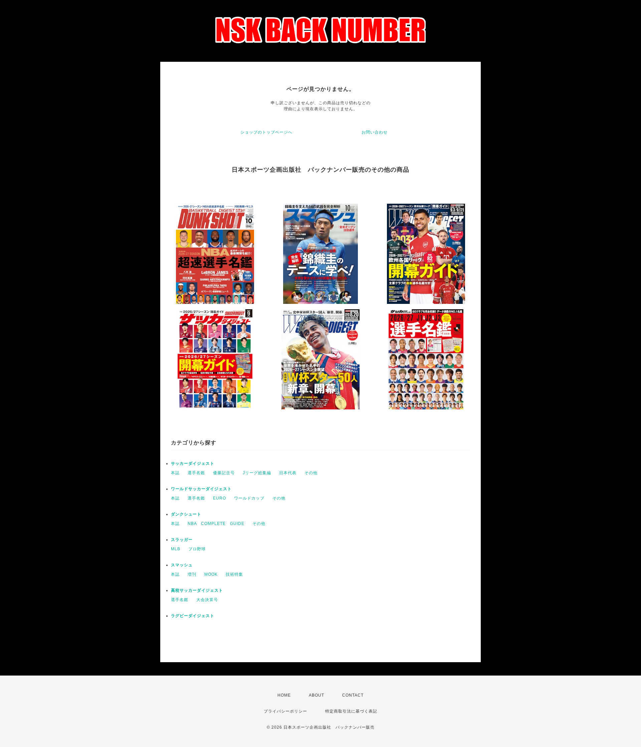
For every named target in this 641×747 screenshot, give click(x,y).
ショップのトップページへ (266, 132)
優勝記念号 (224, 473)
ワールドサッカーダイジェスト (201, 489)
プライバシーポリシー (285, 711)
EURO (219, 498)
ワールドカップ (249, 498)
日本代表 (287, 473)
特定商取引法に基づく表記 (351, 711)
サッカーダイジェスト (192, 463)
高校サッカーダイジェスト (197, 590)
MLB (175, 549)
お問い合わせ (375, 132)
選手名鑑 (196, 473)
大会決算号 (207, 599)
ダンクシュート (186, 514)
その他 (310, 473)
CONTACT (353, 695)
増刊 (192, 574)
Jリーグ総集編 (257, 473)
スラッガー (182, 539)
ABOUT (316, 695)
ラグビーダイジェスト (192, 615)
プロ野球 (197, 549)
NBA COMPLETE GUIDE (216, 523)
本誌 (175, 473)
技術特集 (234, 574)
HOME (284, 695)
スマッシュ (182, 565)
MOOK (211, 574)
